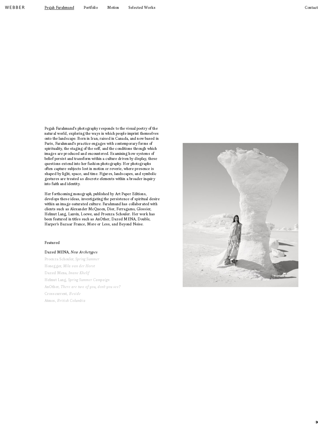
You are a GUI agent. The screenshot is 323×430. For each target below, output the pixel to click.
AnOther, (82, 286)
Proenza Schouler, (71, 259)
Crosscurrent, (62, 293)
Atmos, (64, 300)
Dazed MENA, (70, 252)
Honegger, (69, 265)
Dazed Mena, (66, 272)
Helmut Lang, (76, 279)
